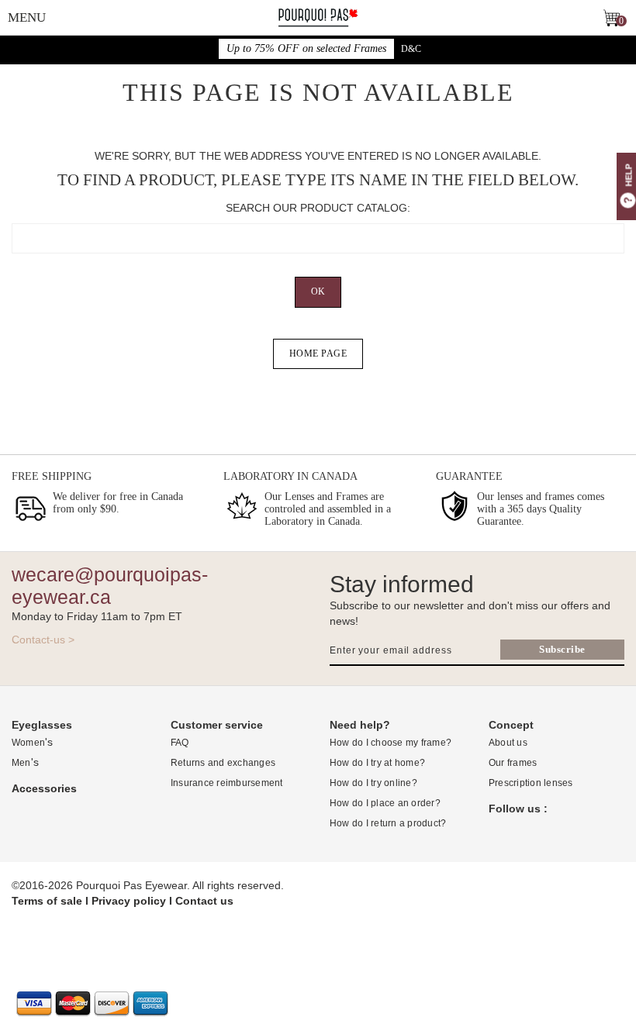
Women (28, 742)
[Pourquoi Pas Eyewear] (318, 16)
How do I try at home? (377, 762)
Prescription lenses (531, 783)
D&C (411, 48)
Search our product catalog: (318, 208)
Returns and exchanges (223, 762)
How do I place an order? (385, 803)
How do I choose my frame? (390, 742)
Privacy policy (129, 901)
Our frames (513, 762)
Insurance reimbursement (227, 783)
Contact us (204, 901)
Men (21, 762)
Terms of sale (47, 901)
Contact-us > (43, 639)
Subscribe (562, 649)
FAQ (180, 742)
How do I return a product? (388, 823)
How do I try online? (373, 783)
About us (508, 742)
